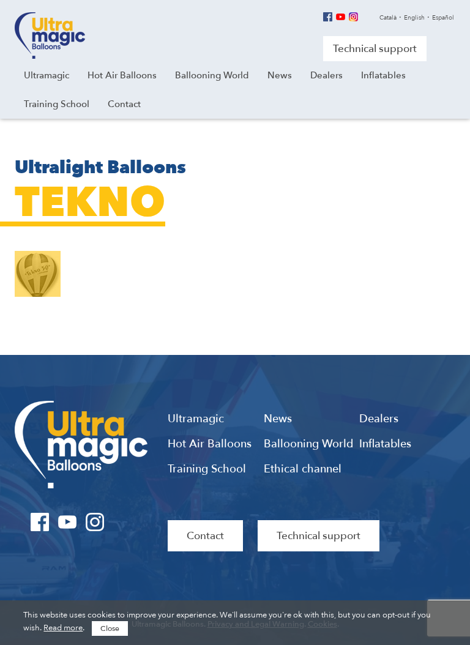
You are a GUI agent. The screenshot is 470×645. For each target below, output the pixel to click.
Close (109, 628)
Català (388, 17)
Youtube (340, 16)
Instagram (353, 16)
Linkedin (366, 16)
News (278, 419)
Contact (205, 536)
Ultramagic (50, 35)
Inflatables (385, 444)
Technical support (375, 49)
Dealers (378, 419)
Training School (207, 469)
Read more (63, 627)
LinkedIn (122, 522)
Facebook (327, 16)
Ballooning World (308, 444)
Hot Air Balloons (210, 444)
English (414, 17)
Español (443, 17)
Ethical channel (302, 469)
